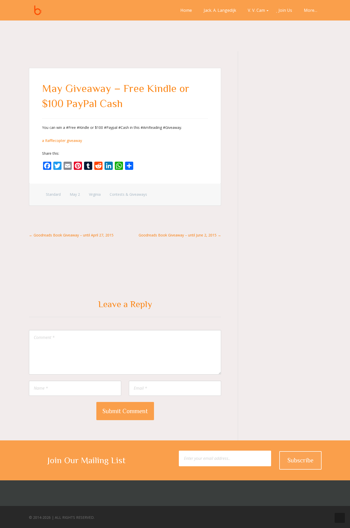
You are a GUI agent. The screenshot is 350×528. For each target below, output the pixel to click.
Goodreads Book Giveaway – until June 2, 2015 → (180, 235)
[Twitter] (297, 516)
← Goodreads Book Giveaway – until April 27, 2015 (71, 235)
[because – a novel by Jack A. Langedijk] (38, 10)
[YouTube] (315, 516)
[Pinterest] (306, 516)
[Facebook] (287, 516)
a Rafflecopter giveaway (62, 140)
